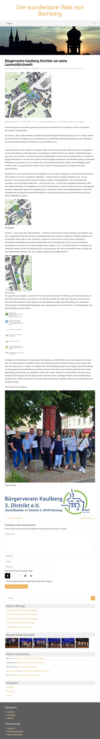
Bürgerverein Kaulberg (76, 122)
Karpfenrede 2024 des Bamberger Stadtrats (22, 610)
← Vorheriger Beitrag (13, 518)
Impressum (11, 728)
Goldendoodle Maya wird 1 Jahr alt (19, 627)
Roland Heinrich (12, 671)
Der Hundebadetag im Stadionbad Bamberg (22, 614)
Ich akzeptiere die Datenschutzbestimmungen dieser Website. (30, 581)
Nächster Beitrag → (87, 518)
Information (52, 122)
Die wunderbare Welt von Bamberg (50, 10)
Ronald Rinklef (12, 122)
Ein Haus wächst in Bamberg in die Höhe (34, 671)
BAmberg (63, 122)
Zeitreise (9, 695)
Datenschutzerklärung (15, 731)
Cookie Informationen (15, 734)
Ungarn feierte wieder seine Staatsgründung (22, 619)
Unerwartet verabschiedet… (28, 667)
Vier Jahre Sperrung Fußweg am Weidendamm (28, 658)
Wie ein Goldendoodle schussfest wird (20, 623)
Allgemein (43, 122)
